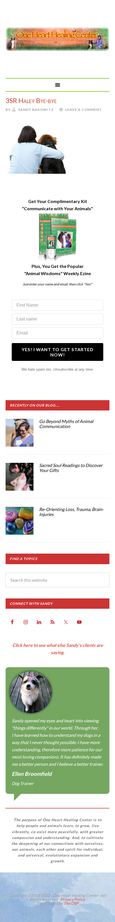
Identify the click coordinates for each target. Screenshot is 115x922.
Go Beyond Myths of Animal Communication (66, 424)
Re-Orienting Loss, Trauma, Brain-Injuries (71, 512)
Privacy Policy (72, 899)
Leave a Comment (83, 109)
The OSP (71, 903)
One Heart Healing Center (57, 39)
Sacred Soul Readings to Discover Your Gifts (70, 468)
